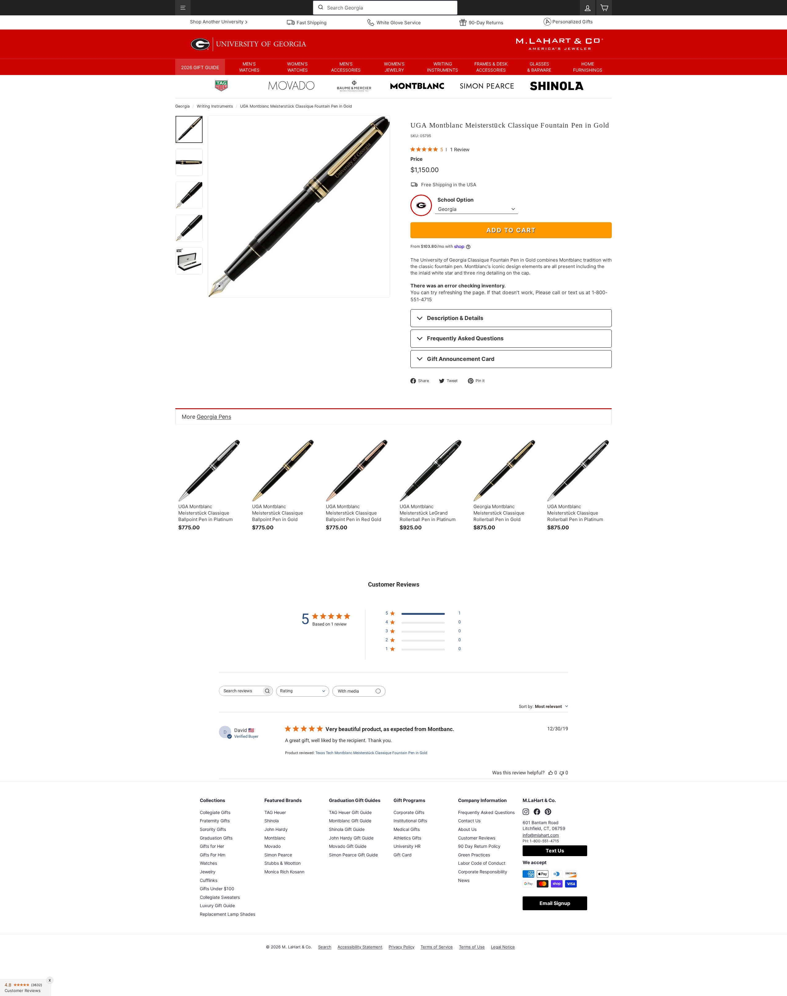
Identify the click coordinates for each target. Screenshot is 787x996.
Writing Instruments (215, 106)
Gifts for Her (212, 846)
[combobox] (385, 8)
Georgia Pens (214, 416)
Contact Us (469, 820)
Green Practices (474, 854)
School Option (455, 200)
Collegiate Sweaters (220, 897)
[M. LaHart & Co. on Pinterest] (548, 811)
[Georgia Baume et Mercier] (354, 87)
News (463, 880)
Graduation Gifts (216, 837)
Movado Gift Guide (347, 846)
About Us (467, 829)
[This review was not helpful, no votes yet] (562, 773)
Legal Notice (503, 946)
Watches (208, 863)
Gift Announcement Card (460, 359)
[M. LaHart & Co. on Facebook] (537, 811)
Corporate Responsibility (482, 871)
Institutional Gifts (410, 820)
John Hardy (276, 829)
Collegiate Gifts (215, 812)
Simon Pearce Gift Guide (353, 854)
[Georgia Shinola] (557, 87)
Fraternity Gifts (215, 820)
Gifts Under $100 (217, 888)
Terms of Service (437, 946)
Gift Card (403, 854)
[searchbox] (240, 691)
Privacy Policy (401, 946)
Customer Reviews (476, 837)
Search (324, 946)
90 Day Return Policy (479, 846)
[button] (249, 67)
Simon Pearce (278, 854)
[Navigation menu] (183, 7)
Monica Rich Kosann (284, 871)
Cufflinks (208, 880)
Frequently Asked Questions (465, 338)
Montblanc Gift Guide (350, 820)
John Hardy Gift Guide (351, 837)
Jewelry (208, 871)
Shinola (271, 820)
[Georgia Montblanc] (417, 87)
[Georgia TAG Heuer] (221, 87)
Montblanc (275, 837)
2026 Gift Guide (200, 67)
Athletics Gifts (407, 837)
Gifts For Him (212, 854)
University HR (407, 846)
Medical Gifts (407, 829)
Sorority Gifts (213, 829)
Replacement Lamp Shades (227, 914)
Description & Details (455, 318)
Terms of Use (472, 946)
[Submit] (320, 7)
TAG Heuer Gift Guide (350, 812)
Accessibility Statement (360, 946)
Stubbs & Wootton (282, 863)
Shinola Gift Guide (347, 829)
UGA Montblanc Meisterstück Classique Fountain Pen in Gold (296, 106)
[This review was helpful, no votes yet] (550, 773)
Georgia (182, 106)
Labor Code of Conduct (481, 863)
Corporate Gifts (409, 812)
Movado (272, 846)
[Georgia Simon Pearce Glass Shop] (487, 87)
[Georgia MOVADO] (291, 87)
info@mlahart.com (541, 835)
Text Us (555, 851)
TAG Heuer (275, 812)
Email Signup (555, 903)
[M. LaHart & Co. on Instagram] (526, 811)
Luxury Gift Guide (217, 905)
